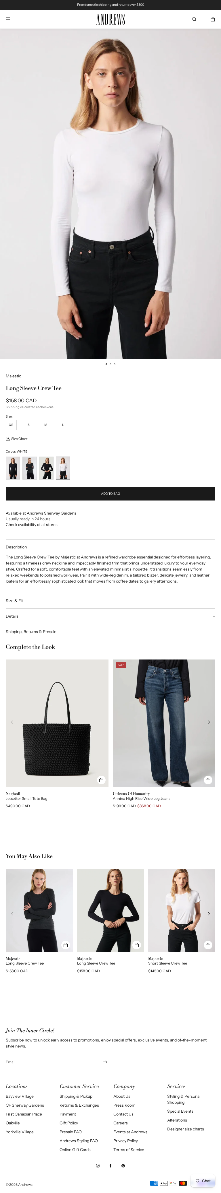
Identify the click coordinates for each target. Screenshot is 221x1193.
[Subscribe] (100, 1062)
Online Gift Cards (75, 1149)
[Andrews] (110, 19)
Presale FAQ (71, 1131)
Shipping (13, 407)
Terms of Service (128, 1149)
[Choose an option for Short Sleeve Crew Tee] (208, 945)
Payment (68, 1114)
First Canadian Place (24, 1114)
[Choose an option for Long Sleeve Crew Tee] (65, 945)
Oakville (13, 1123)
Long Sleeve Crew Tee (25, 963)
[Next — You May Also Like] (208, 913)
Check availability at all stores (32, 524)
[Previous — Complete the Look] (12, 722)
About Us (121, 1096)
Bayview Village (20, 1096)
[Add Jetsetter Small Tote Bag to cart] (101, 780)
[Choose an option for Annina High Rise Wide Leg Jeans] (208, 780)
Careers (120, 1123)
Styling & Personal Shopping (183, 1099)
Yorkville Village (20, 1131)
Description (16, 547)
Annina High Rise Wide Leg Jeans (141, 798)
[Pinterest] (123, 1165)
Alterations (177, 1120)
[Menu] (13, 19)
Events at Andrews (130, 1131)
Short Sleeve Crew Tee (167, 963)
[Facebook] (110, 1165)
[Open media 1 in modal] (110, 194)
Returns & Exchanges (79, 1105)
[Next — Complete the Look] (208, 722)
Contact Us (123, 1114)
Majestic (13, 376)
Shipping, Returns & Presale (31, 631)
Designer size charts (185, 1129)
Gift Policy (69, 1123)
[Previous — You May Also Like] (12, 913)
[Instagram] (98, 1165)
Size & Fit (14, 600)
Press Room (124, 1105)
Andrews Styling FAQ (79, 1140)
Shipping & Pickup (76, 1096)
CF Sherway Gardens (25, 1105)
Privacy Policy (125, 1140)
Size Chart (19, 439)
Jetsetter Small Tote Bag (26, 798)
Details (12, 616)
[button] (194, 19)
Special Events (180, 1111)
